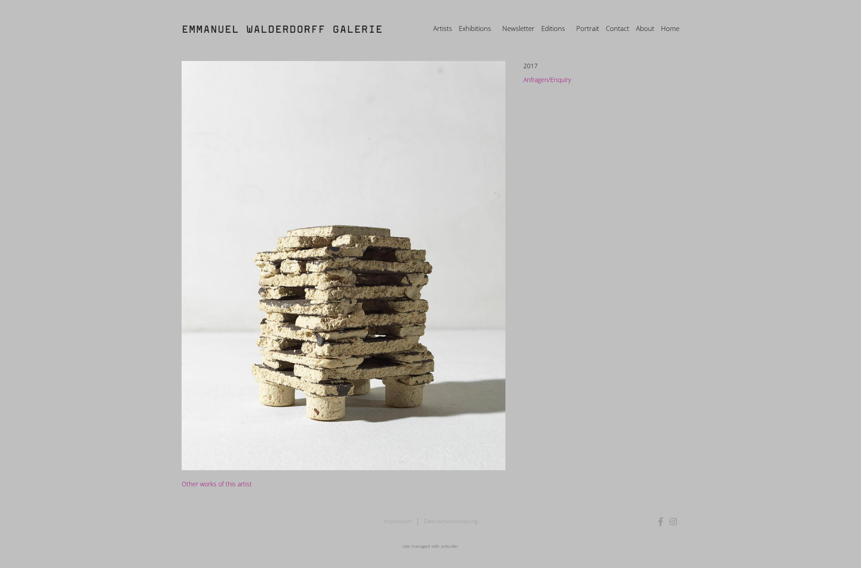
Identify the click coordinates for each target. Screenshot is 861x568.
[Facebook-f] (661, 522)
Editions (553, 28)
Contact (617, 28)
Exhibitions (475, 28)
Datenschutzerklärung (451, 521)
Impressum (397, 521)
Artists (442, 28)
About (645, 28)
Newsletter (518, 28)
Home (670, 28)
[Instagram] (673, 522)
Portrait (587, 28)
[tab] (217, 484)
